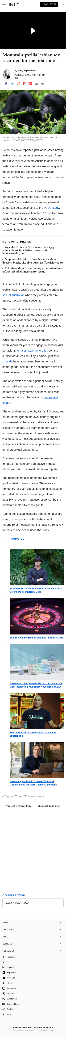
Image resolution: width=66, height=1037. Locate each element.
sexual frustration (13, 295)
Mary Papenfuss (26, 70)
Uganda (7, 361)
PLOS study (51, 207)
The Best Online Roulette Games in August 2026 (36, 637)
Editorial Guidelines (48, 806)
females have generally (31, 350)
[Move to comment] (43, 84)
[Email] (36, 84)
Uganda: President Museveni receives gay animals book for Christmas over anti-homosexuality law (28, 250)
